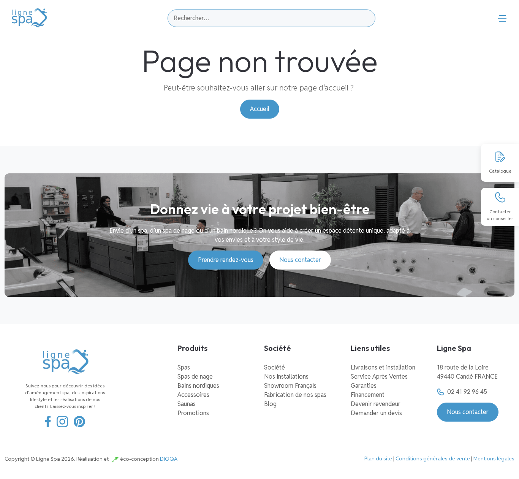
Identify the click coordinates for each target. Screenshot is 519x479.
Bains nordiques (198, 386)
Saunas (186, 404)
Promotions (193, 413)
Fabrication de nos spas (295, 395)
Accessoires (193, 395)
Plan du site (378, 458)
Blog (270, 404)
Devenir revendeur (375, 404)
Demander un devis (376, 413)
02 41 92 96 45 (467, 392)
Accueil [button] (259, 109)
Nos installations (286, 377)
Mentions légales (493, 458)
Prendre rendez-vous (225, 260)
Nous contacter (300, 260)
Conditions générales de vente (433, 458)
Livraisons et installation (383, 367)
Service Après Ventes (379, 377)
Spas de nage (195, 377)
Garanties (364, 386)
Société (274, 367)
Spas (183, 367)
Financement (368, 395)
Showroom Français (290, 386)
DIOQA (168, 458)
